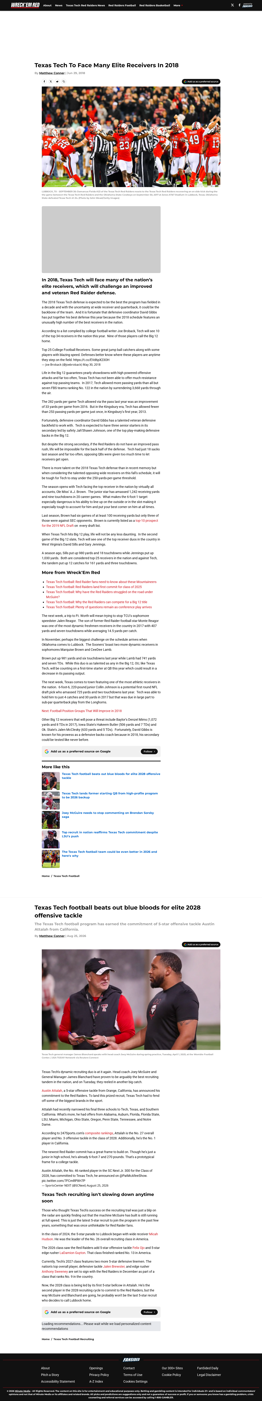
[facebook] (239, 5)
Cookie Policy (171, 1375)
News (58, 5)
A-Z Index (96, 1381)
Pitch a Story (50, 1375)
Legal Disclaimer (209, 1375)
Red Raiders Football (122, 5)
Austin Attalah (52, 1090)
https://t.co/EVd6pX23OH (91, 360)
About (47, 5)
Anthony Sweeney (55, 1271)
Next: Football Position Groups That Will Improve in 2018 (82, 711)
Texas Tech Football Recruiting (73, 1339)
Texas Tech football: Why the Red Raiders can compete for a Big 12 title (96, 602)
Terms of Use (132, 1375)
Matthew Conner (52, 73)
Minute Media (22, 1391)
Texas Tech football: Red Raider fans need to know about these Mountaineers (101, 582)
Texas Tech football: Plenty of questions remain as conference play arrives (99, 607)
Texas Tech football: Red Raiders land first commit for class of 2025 (94, 587)
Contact (129, 1368)
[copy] (63, 81)
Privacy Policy (99, 1375)
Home (46, 876)
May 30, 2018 (91, 365)
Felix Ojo (139, 1248)
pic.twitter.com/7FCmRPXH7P (63, 1181)
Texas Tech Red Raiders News (85, 5)
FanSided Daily (207, 1368)
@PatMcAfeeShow (133, 1176)
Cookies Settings (135, 1381)
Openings (96, 1368)
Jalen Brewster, (114, 1266)
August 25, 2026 (97, 1185)
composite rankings (99, 1133)
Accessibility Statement (58, 1381)
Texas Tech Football (66, 876)
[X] (232, 5)
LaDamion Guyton (72, 1253)
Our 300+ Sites (172, 1368)
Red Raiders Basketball (154, 5)
